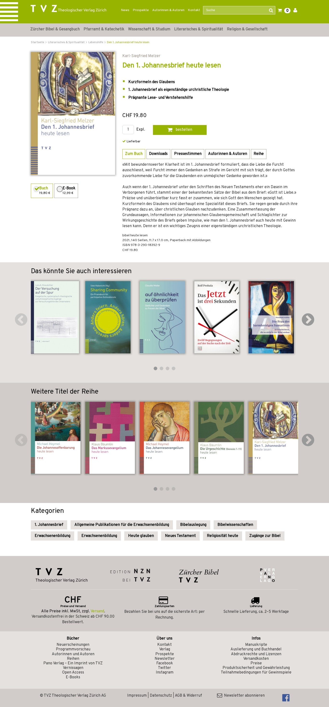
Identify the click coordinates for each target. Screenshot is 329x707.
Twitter (164, 668)
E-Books (73, 677)
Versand (97, 611)
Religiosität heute (222, 536)
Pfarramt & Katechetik (104, 29)
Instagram (164, 672)
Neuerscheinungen (73, 644)
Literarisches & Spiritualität (198, 29)
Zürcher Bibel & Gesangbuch (55, 29)
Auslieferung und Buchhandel (256, 649)
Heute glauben (141, 536)
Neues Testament (180, 536)
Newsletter (165, 658)
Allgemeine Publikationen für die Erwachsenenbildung (121, 524)
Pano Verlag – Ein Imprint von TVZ (73, 663)
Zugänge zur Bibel (265, 536)
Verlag (164, 649)
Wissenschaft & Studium (149, 29)
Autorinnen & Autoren (168, 10)
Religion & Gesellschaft (247, 29)
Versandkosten (256, 658)
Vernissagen (73, 668)
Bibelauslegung (193, 524)
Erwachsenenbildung (52, 536)
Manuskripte (256, 644)
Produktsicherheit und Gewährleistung (256, 668)
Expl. (140, 129)
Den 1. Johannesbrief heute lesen (128, 42)
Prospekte (141, 10)
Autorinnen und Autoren (73, 654)
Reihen (73, 658)
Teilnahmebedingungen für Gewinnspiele (256, 672)
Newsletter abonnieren (243, 695)
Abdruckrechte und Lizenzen (256, 654)
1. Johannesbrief (49, 524)
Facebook (164, 663)
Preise (256, 663)
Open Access (73, 672)
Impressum (137, 695)
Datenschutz (161, 695)
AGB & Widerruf (188, 695)
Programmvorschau (73, 649)
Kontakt (194, 10)
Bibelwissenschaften (235, 524)
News (125, 10)
